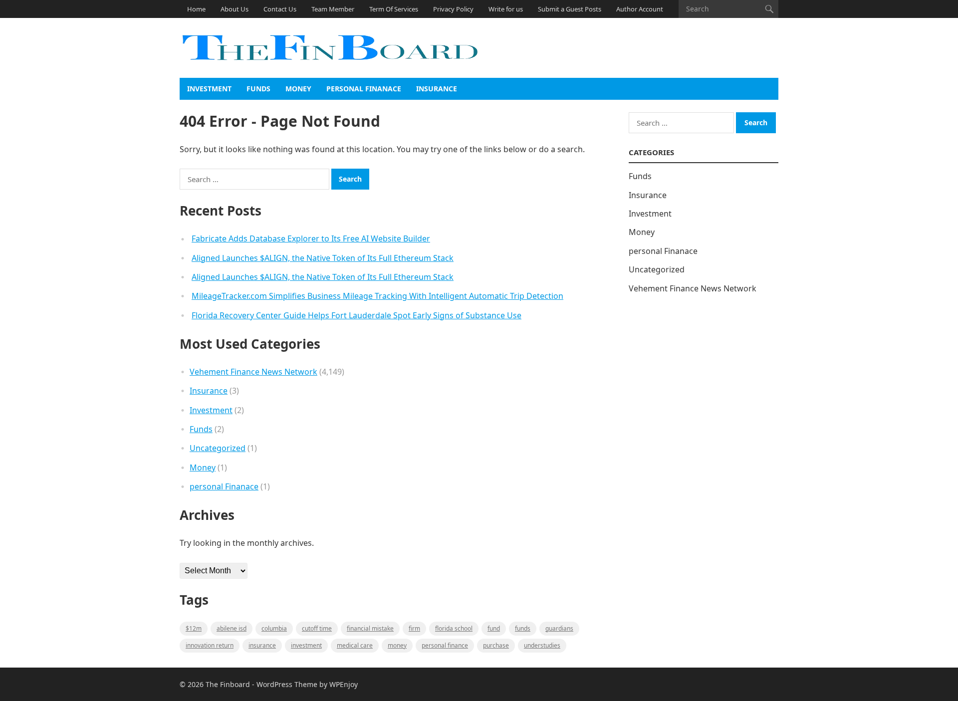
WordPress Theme (286, 684)
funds (522, 628)
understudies (542, 645)
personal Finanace (363, 88)
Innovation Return (210, 645)
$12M (194, 628)
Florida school (454, 628)
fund (493, 628)
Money (298, 88)
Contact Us (279, 8)
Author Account (639, 8)
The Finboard (228, 684)
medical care (355, 645)
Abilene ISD (231, 628)
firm (414, 628)
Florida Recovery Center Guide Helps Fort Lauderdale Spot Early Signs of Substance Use (356, 315)
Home (196, 8)
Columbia (274, 628)
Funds (258, 88)
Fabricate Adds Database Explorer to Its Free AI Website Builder (311, 238)
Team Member (332, 8)
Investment (209, 88)
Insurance (436, 88)
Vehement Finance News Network (253, 371)
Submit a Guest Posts (569, 8)
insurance (262, 645)
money (397, 645)
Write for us (505, 8)
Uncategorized (217, 448)
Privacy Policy (453, 8)
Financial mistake (370, 628)
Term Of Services (393, 8)
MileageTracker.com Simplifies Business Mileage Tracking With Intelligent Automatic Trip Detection (377, 295)
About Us (234, 8)
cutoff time (317, 628)
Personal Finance (445, 645)
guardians (559, 628)
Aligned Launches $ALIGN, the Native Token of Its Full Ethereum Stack (323, 257)
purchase (496, 645)
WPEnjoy (343, 684)
